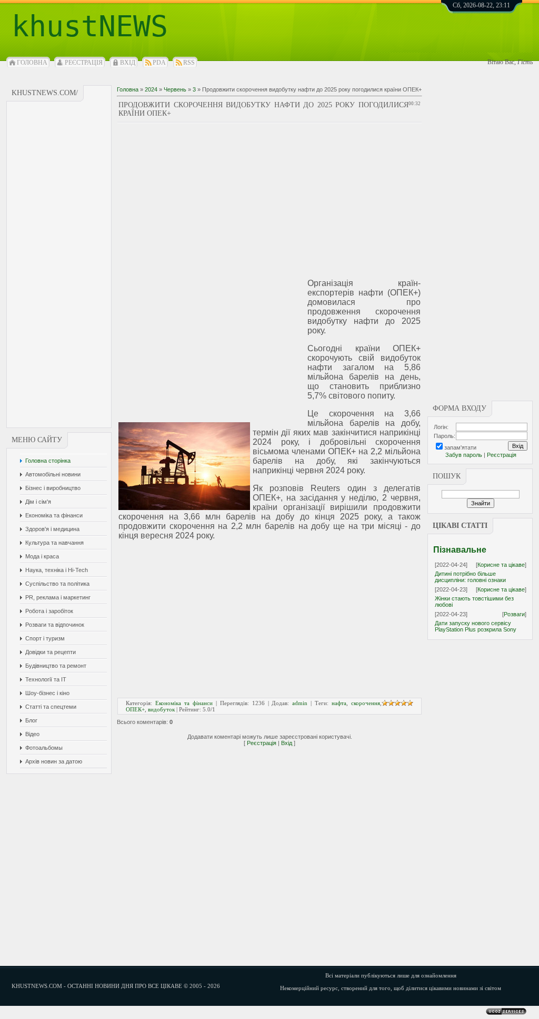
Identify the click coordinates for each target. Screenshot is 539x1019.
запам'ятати (460, 447)
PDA (159, 62)
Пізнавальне (459, 549)
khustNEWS (90, 26)
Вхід (127, 62)
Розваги (514, 614)
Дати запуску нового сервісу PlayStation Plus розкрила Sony (475, 626)
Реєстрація (84, 62)
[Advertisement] (59, 264)
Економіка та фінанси (184, 703)
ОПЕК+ (135, 709)
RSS (189, 62)
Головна (32, 62)
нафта (339, 703)
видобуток (161, 709)
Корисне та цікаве (501, 565)
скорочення (365, 703)
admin (299, 703)
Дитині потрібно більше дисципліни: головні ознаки (470, 576)
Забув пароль (463, 455)
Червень (175, 89)
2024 (151, 89)
